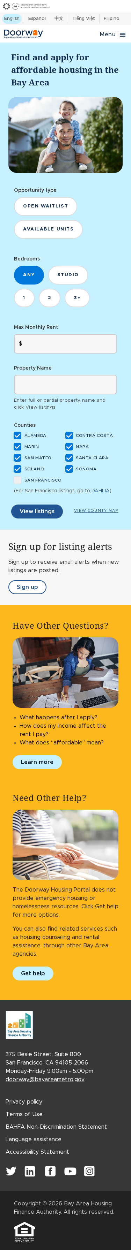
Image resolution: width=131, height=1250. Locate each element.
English (12, 18)
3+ (77, 298)
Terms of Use (24, 1114)
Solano (34, 469)
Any (29, 275)
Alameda (35, 436)
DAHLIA (101, 490)
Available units (48, 229)
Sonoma (87, 469)
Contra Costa (95, 436)
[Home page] (48, 33)
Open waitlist (45, 206)
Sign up (31, 589)
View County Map (96, 511)
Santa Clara (93, 458)
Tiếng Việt (83, 18)
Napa (83, 447)
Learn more (37, 762)
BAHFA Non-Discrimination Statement (56, 1127)
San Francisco (43, 480)
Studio (68, 275)
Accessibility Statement (37, 1152)
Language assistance (33, 1139)
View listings (37, 511)
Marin (32, 447)
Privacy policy (24, 1102)
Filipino (111, 18)
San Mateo (38, 458)
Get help (33, 973)
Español (37, 18)
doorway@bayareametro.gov (45, 1079)
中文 (59, 18)
